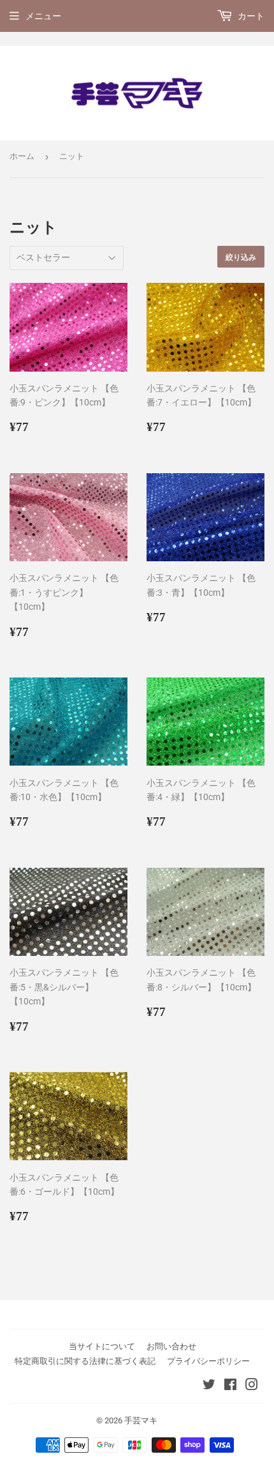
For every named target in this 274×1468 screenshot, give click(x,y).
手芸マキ (140, 1420)
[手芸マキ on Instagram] (251, 1386)
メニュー (43, 16)
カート (250, 16)
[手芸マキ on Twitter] (209, 1386)
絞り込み (241, 257)
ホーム (22, 156)
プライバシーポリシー (208, 1361)
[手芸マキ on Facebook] (230, 1386)
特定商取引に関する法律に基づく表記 (85, 1361)
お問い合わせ (171, 1346)
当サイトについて (102, 1346)
